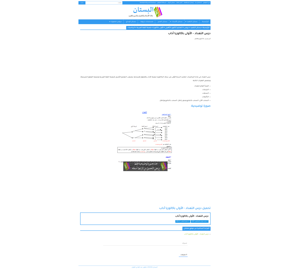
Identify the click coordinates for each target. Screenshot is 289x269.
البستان (145, 12)
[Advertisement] (145, 58)
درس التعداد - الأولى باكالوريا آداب (192, 216)
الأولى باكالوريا (158, 28)
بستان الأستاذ (177, 22)
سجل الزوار (171, 2)
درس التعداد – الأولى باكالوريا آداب (196, 234)
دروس (186, 28)
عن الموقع (206, 2)
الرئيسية (205, 22)
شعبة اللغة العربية (144, 28)
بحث (81, 3)
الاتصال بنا (198, 2)
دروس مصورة (116, 22)
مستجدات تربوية (147, 22)
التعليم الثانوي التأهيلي (173, 28)
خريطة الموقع (161, 2)
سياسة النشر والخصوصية (148, 2)
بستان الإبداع (131, 22)
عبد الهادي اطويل (137, 267)
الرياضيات (131, 28)
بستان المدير (162, 22)
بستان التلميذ (192, 22)
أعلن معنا (179, 2)
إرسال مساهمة (188, 2)
